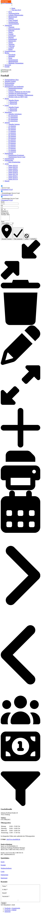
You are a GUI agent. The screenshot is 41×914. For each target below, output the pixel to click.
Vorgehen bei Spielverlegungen (17, 93)
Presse (10, 58)
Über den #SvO (16, 10)
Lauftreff (11, 48)
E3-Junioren (12, 143)
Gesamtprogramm (10, 51)
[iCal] (11, 189)
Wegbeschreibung (6, 868)
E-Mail (5, 889)
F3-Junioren (12, 148)
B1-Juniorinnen (13, 116)
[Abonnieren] (5, 189)
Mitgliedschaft (12, 17)
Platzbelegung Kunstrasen (16, 155)
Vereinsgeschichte (13, 13)
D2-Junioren (12, 136)
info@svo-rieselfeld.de (13, 839)
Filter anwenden (18, 239)
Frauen (7, 105)
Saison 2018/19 (13, 172)
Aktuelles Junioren (14, 124)
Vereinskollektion (13, 24)
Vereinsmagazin (13, 60)
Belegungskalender (14, 29)
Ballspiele (11, 30)
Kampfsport (12, 36)
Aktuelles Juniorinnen (15, 114)
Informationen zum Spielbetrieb (14, 86)
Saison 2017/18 (13, 174)
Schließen (33, 239)
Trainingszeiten (9, 85)
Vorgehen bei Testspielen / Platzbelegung (20, 95)
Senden (4, 903)
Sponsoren (8, 65)
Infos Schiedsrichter (14, 162)
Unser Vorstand (13, 20)
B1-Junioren (12, 128)
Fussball (10, 34)
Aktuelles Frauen (13, 107)
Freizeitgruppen (9, 158)
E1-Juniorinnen (13, 121)
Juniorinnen (8, 112)
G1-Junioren (12, 150)
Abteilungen (8, 25)
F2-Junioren (12, 146)
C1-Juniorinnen (13, 117)
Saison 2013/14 (13, 179)
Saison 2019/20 (13, 170)
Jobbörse (11, 18)
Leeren (27, 239)
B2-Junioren (12, 129)
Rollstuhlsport (12, 39)
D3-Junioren (12, 138)
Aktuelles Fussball (10, 81)
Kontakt (7, 66)
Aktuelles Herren (13, 100)
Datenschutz (4, 875)
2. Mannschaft (12, 104)
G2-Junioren (12, 152)
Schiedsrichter (9, 160)
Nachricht (5, 896)
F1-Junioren (12, 145)
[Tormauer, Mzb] (5, 215)
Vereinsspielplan (9, 83)
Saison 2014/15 (13, 177)
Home (13, 8)
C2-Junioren (12, 133)
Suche (2, 202)
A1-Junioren (12, 126)
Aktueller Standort (7, 239)
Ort (2, 205)
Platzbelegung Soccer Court (16, 157)
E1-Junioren (12, 140)
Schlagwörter (5, 213)
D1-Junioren (12, 134)
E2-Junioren (12, 141)
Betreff (4, 893)
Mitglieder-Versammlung (15, 63)
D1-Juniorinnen (13, 119)
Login (2, 871)
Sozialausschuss (13, 22)
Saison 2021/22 (13, 167)
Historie (7, 181)
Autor (2, 221)
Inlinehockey (12, 41)
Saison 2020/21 (13, 169)
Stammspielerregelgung (15, 88)
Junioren (7, 122)
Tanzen (10, 42)
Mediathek (11, 56)
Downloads (11, 54)
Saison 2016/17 (13, 176)
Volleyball (11, 46)
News (10, 11)
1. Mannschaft (12, 102)
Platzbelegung (9, 153)
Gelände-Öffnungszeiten (15, 15)
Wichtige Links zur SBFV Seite (17, 97)
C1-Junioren (12, 131)
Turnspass (11, 44)
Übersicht (11, 27)
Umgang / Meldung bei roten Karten (19, 91)
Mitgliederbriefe (13, 61)
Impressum (4, 878)
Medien (7, 53)
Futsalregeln (12, 90)
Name (4, 886)
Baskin (10, 49)
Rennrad (11, 37)
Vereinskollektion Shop (12, 79)
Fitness (10, 32)
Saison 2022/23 (13, 165)
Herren (7, 98)
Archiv (7, 164)
